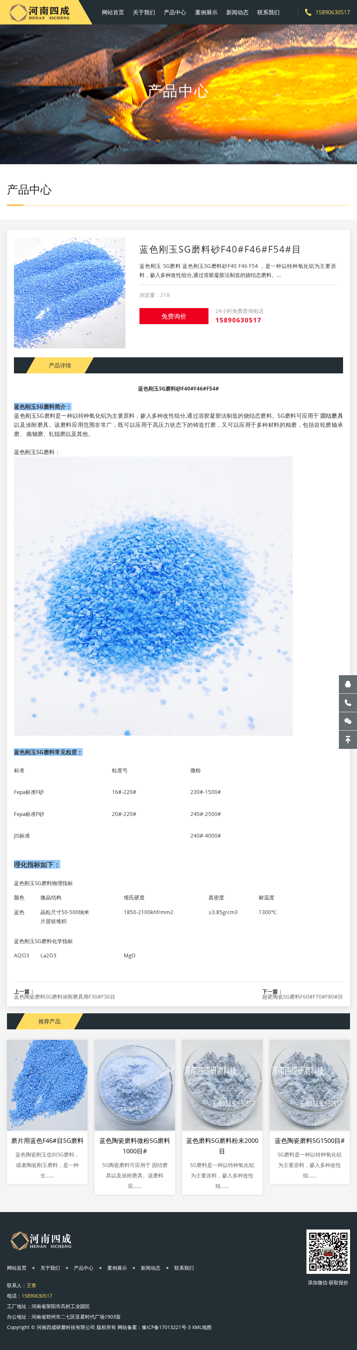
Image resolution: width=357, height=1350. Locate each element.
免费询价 (174, 316)
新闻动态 (237, 12)
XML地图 (202, 1327)
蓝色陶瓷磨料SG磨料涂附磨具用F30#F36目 (64, 996)
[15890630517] (348, 703)
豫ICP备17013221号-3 (166, 1327)
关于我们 (144, 12)
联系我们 (268, 12)
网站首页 (113, 12)
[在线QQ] (348, 684)
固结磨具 (331, 415)
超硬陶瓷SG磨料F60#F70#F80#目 (302, 996)
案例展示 (206, 12)
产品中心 (175, 12)
